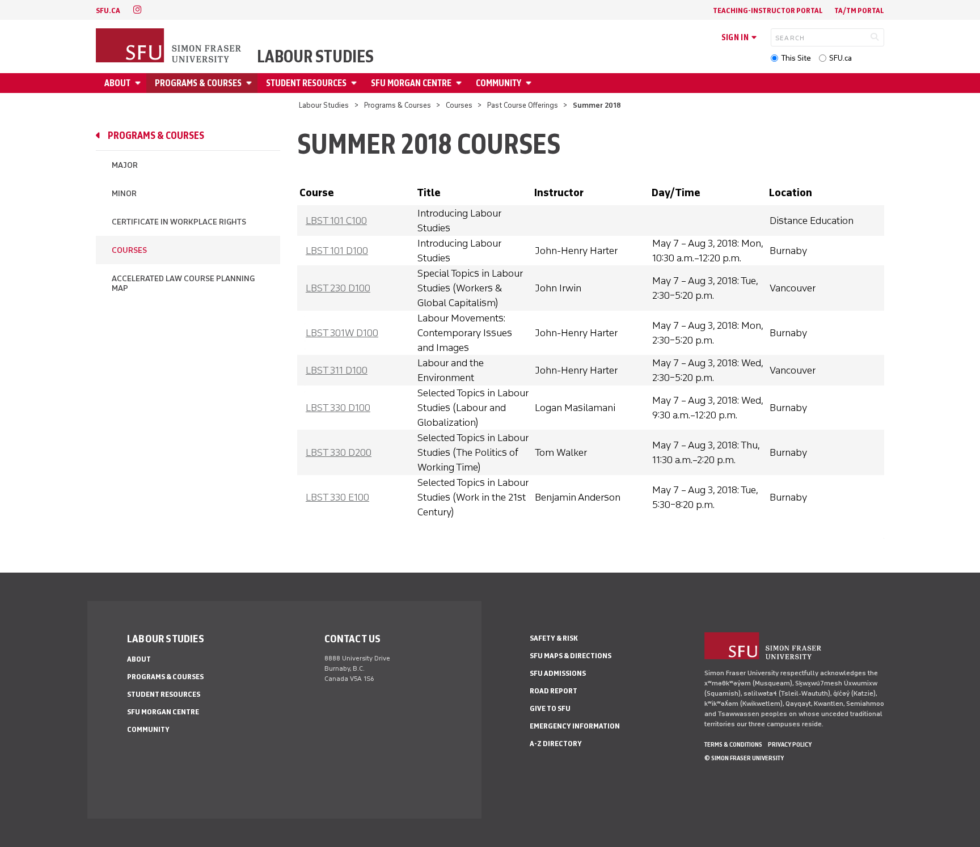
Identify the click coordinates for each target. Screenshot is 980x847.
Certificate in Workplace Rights (179, 222)
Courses (459, 105)
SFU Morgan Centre (411, 83)
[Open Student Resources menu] (355, 83)
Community (498, 83)
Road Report (553, 691)
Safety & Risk (554, 638)
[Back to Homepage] (169, 46)
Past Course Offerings (522, 105)
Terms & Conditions (733, 744)
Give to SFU (550, 708)
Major (125, 165)
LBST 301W (342, 333)
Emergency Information (575, 726)
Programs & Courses (198, 83)
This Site (796, 58)
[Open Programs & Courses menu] (250, 83)
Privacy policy (790, 744)
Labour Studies (315, 57)
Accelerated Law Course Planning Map (183, 283)
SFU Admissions (558, 673)
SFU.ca (840, 58)
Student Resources (306, 83)
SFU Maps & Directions (570, 655)
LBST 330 (338, 407)
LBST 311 (337, 370)
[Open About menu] (139, 83)
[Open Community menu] (530, 83)
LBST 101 (336, 220)
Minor (124, 193)
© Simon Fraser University (744, 758)
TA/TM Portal (859, 10)
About (117, 83)
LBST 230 (338, 288)
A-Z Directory (556, 743)
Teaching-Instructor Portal (768, 10)
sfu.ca (108, 10)
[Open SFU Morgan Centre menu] (460, 83)
